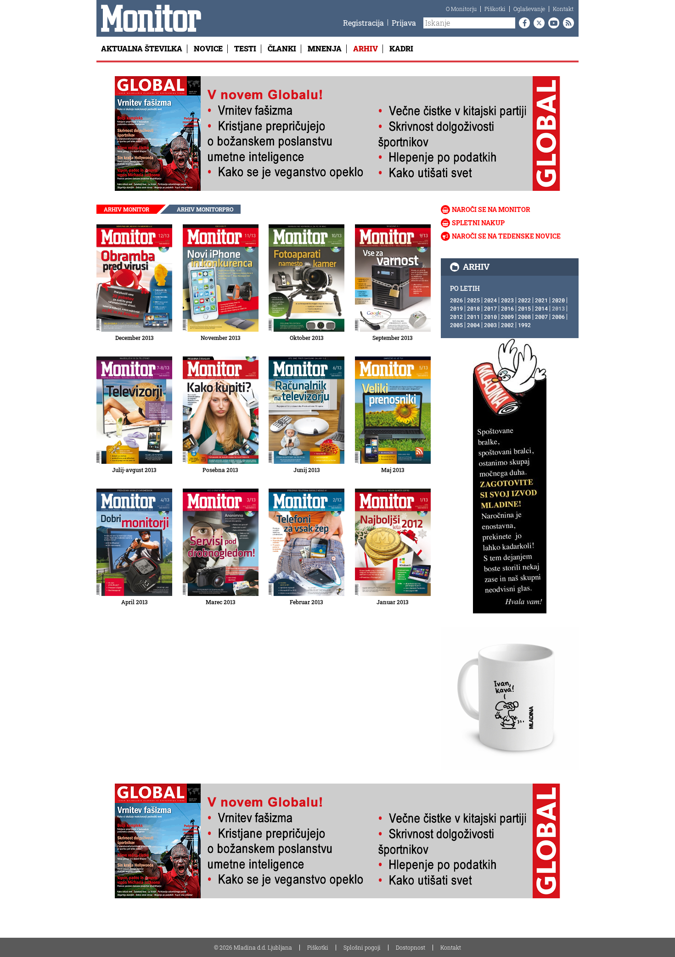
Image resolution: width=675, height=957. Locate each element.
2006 (558, 316)
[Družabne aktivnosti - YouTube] (552, 22)
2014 (541, 308)
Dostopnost (410, 947)
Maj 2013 (393, 469)
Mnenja (325, 48)
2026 (456, 300)
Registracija (363, 23)
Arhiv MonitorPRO (205, 209)
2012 (456, 316)
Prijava (404, 23)
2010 (490, 316)
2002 (507, 324)
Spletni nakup (478, 222)
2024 (490, 300)
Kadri (401, 48)
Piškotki (495, 8)
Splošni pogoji (362, 947)
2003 (490, 324)
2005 (456, 324)
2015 (524, 308)
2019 (456, 308)
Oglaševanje (529, 8)
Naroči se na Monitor (491, 209)
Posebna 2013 (220, 469)
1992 (524, 324)
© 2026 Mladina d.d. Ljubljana (253, 947)
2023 (507, 300)
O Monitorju (461, 8)
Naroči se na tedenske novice (506, 236)
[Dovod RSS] (566, 22)
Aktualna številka (141, 48)
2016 (507, 308)
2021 (541, 300)
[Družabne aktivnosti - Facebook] (522, 22)
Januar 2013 (393, 602)
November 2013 (221, 337)
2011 (473, 316)
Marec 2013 (221, 602)
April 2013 (134, 602)
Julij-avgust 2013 (134, 469)
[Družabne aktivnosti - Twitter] (537, 22)
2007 (541, 316)
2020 (558, 300)
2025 (473, 300)
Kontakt (563, 8)
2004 (473, 324)
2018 (473, 308)
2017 (490, 308)
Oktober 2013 (307, 337)
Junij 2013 (306, 469)
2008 (524, 316)
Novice (208, 48)
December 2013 (134, 337)
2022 (524, 300)
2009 (507, 316)
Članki (282, 48)
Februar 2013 (306, 602)
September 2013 (392, 337)
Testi (245, 48)
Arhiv (365, 48)
